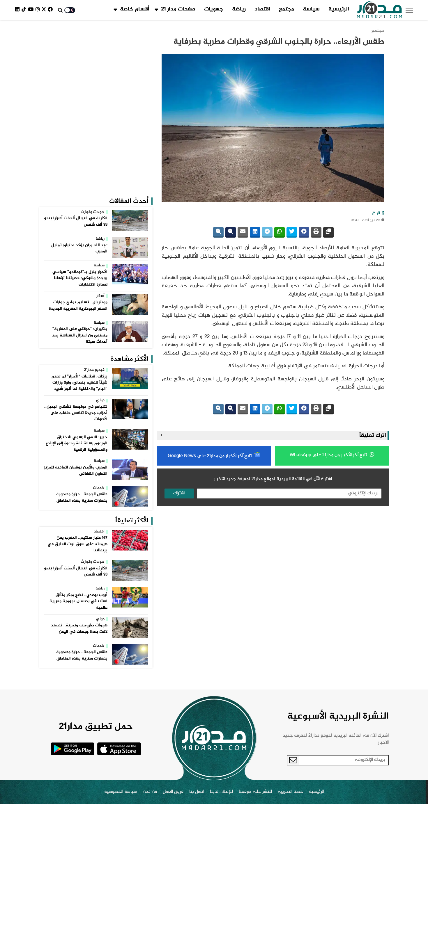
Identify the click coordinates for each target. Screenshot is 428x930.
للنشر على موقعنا (255, 791)
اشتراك (179, 493)
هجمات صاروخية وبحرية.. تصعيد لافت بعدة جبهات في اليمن (79, 628)
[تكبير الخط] (230, 232)
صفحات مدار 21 (178, 9)
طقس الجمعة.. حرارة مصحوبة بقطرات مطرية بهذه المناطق (81, 497)
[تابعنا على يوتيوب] (32, 10)
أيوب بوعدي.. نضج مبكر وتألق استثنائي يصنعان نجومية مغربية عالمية (78, 601)
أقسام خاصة (134, 9)
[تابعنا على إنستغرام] (39, 10)
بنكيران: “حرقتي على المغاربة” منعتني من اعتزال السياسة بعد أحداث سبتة (79, 335)
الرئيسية (338, 9)
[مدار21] (379, 10)
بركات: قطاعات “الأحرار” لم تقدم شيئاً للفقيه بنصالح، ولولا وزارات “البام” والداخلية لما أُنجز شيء (79, 383)
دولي (100, 401)
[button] (409, 10)
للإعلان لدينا (221, 791)
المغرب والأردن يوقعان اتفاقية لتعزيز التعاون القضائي (75, 471)
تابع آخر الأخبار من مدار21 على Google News (210, 456)
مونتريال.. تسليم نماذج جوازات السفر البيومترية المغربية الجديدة (78, 305)
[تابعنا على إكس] (45, 10)
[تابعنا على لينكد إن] (18, 10)
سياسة (311, 9)
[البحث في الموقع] (60, 10)
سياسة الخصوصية (120, 791)
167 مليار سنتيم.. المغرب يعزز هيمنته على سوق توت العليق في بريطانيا (77, 544)
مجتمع (286, 9)
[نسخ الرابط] (328, 232)
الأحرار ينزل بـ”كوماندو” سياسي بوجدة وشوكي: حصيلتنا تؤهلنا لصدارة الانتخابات (79, 278)
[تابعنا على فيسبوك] (51, 10)
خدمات (99, 488)
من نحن (150, 791)
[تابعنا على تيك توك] (25, 10)
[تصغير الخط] (218, 232)
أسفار (100, 296)
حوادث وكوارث (93, 212)
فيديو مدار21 (94, 370)
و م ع (378, 212)
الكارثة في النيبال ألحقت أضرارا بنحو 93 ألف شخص (75, 221)
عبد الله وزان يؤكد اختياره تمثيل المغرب (79, 248)
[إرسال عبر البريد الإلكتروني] (243, 232)
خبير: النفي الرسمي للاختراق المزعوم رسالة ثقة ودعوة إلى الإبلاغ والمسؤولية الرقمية (76, 443)
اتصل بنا (196, 791)
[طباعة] (316, 232)
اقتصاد (262, 9)
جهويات (213, 9)
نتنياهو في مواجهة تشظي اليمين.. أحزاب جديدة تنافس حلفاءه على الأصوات (75, 413)
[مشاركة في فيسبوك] (304, 232)
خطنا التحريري (290, 791)
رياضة (239, 9)
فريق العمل (173, 791)
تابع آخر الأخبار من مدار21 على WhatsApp (329, 455)
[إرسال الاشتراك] (293, 760)
